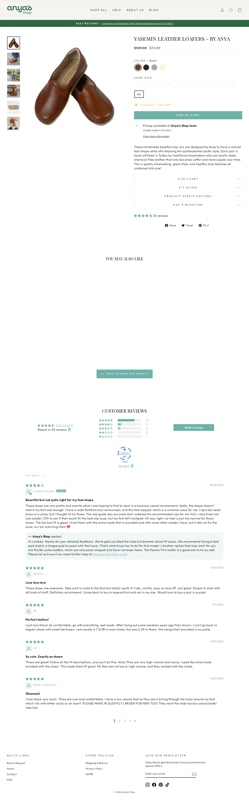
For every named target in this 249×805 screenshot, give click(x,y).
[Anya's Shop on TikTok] (167, 785)
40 (189, 84)
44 (229, 84)
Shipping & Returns (97, 763)
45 (139, 94)
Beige (162, 67)
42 (209, 84)
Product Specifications (188, 196)
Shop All (99, 10)
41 (199, 84)
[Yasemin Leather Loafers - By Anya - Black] (32, 341)
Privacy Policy (94, 768)
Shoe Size (143, 77)
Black (146, 67)
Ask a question (188, 204)
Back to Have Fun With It (127, 373)
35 (139, 84)
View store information (156, 136)
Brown (138, 67)
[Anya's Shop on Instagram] (148, 785)
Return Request (16, 763)
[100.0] (124, 453)
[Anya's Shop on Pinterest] (161, 785)
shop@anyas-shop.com (109, 554)
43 (219, 84)
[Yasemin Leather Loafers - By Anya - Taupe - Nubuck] (37, 341)
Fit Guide (188, 187)
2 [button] (119, 721)
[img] (35, 485)
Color (145, 60)
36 (149, 84)
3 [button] (125, 721)
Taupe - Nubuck (154, 67)
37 (159, 84)
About (10, 768)
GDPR (89, 774)
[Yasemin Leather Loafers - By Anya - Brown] (28, 341)
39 (179, 84)
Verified (124, 466)
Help (117, 10)
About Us (135, 10)
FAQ (9, 779)
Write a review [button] (193, 427)
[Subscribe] (194, 774)
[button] (143, 216)
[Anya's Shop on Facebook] (154, 785)
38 (169, 84)
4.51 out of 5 (64, 425)
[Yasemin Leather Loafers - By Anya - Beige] (41, 341)
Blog (154, 10)
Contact (12, 774)
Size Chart (188, 178)
